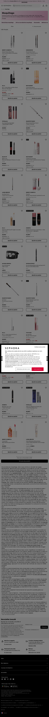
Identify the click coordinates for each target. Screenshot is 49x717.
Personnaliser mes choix (23, 369)
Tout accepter (38, 369)
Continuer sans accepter (39, 346)
